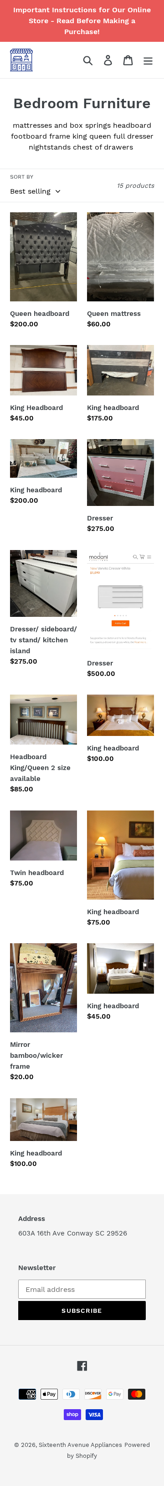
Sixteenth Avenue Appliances (80, 1444)
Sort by (21, 177)
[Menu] (148, 60)
